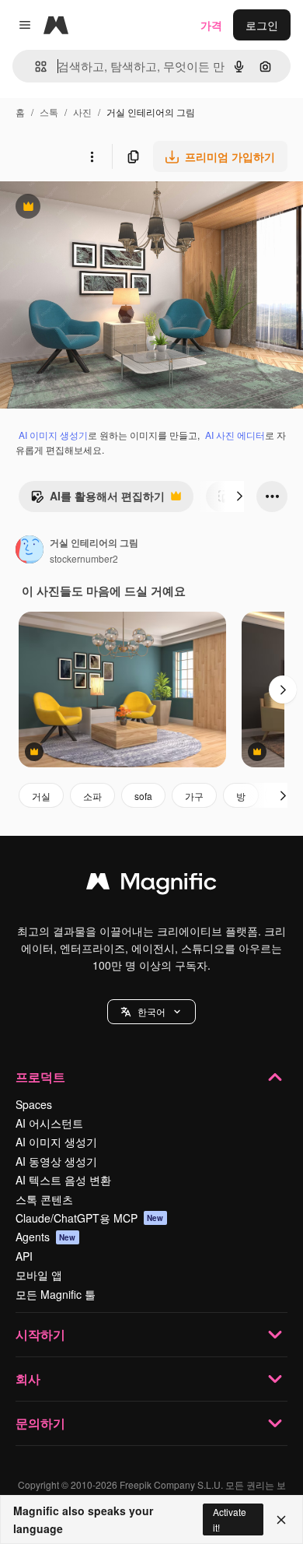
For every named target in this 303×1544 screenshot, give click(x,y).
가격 (211, 25)
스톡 (49, 111)
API (24, 1256)
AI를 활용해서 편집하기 (97, 499)
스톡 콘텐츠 (44, 1199)
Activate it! (229, 1519)
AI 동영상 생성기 (56, 1161)
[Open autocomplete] (34, 66)
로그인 (262, 25)
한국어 (151, 1011)
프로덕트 (40, 1077)
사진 (82, 111)
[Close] (281, 1520)
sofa (143, 795)
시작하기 (40, 1334)
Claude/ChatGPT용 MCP (90, 1218)
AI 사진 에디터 (235, 434)
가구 (194, 795)
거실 (41, 795)
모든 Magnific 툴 (56, 1294)
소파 (92, 795)
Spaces (34, 1104)
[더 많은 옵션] (91, 156)
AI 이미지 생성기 (53, 434)
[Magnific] (151, 885)
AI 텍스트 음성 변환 (63, 1180)
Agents (46, 1236)
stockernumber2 (84, 558)
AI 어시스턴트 (49, 1123)
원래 (89, 208)
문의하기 (40, 1423)
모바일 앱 (39, 1275)
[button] (151, 1011)
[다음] (239, 496)
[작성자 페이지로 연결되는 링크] (30, 551)
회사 (28, 1379)
